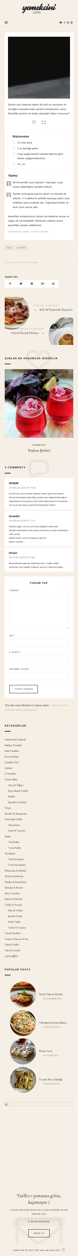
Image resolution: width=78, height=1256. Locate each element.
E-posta (15, 652)
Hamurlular (14, 825)
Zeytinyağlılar (11, 956)
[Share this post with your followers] (20, 284)
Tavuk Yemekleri (12, 933)
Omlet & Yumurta (16, 830)
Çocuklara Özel (12, 762)
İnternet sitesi (19, 669)
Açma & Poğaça (15, 785)
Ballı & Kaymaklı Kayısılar (39, 308)
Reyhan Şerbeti (39, 451)
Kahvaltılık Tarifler (13, 819)
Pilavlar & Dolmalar (14, 876)
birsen (13, 553)
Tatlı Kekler (13, 842)
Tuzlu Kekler (14, 848)
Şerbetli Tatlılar (15, 916)
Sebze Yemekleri (12, 893)
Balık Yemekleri (12, 751)
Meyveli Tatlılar (15, 910)
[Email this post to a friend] (53, 284)
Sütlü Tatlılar (14, 922)
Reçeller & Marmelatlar (15, 882)
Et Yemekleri (10, 773)
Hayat (8, 808)
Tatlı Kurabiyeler (16, 859)
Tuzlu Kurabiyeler (17, 865)
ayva (9, 247)
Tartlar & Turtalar (17, 927)
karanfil (21, 247)
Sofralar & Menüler (13, 899)
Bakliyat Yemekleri (13, 745)
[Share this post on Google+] (42, 284)
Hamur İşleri (11, 779)
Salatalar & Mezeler (14, 887)
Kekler (8, 836)
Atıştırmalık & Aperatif (15, 739)
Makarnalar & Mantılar (15, 870)
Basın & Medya (12, 756)
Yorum (14, 590)
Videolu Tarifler (12, 944)
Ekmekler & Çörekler (17, 802)
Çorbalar (8, 768)
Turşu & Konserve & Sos (16, 939)
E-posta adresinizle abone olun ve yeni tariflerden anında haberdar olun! (39, 1212)
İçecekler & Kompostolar (21, 262)
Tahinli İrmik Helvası (39, 332)
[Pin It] (31, 284)
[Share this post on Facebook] (10, 284)
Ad (12, 635)
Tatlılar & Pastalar (13, 905)
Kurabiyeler (10, 853)
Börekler (11, 796)
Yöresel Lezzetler (12, 950)
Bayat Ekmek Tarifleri (18, 791)
